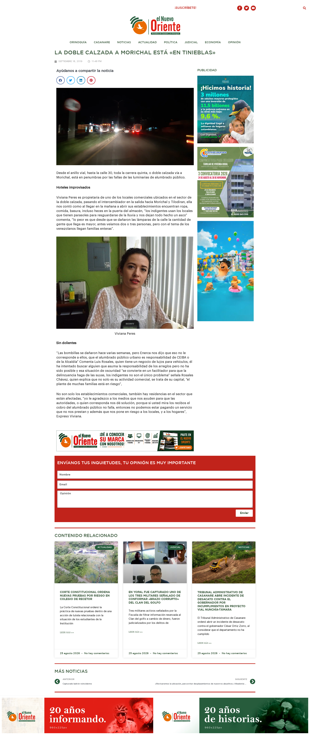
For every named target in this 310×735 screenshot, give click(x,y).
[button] (304, 8)
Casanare (102, 42)
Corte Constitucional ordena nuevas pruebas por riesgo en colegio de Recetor (85, 595)
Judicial (191, 42)
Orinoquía (78, 42)
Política (170, 42)
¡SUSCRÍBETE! (185, 8)
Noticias (124, 42)
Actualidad (147, 42)
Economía (213, 42)
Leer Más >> (67, 632)
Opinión (234, 42)
